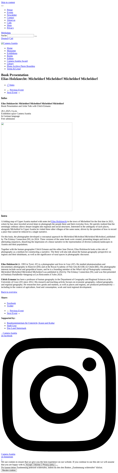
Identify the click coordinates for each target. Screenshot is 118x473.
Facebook (11, 303)
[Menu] (2, 5)
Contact (10, 17)
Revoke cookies (9, 470)
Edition (10, 58)
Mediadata (6, 33)
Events (10, 12)
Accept (29, 465)
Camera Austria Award (17, 61)
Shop (9, 25)
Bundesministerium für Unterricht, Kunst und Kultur (31, 323)
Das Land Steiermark (16, 328)
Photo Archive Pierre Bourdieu (21, 66)
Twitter (10, 306)
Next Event (12, 92)
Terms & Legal (14, 69)
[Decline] (57, 465)
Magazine (11, 50)
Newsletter (12, 15)
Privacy (10, 28)
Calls (9, 23)
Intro (10, 85)
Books (10, 56)
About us (11, 20)
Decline (37, 465)
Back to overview (9, 292)
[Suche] (36, 36)
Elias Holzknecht (59, 221)
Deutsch (5, 38)
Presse (10, 10)
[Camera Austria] (9, 43)
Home (10, 48)
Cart (11, 38)
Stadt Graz (12, 325)
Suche (4, 35)
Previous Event (17, 90)
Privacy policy (49, 465)
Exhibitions (12, 53)
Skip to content (8, 2)
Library (10, 63)
